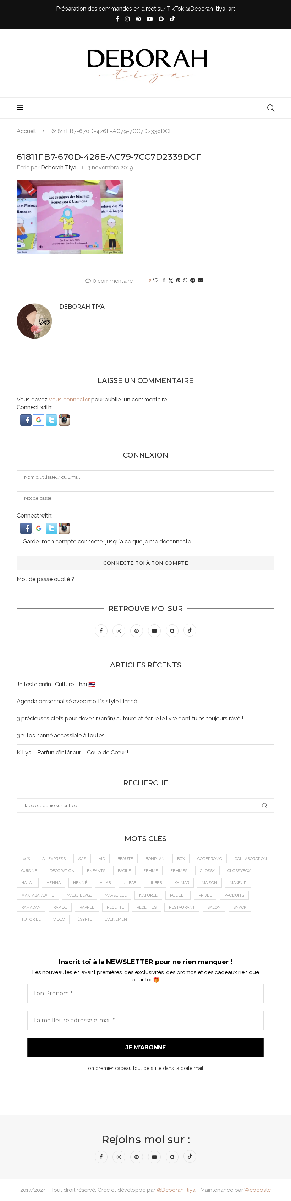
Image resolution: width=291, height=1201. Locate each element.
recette (115, 907)
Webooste (257, 1190)
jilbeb (155, 883)
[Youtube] (150, 19)
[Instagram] (127, 19)
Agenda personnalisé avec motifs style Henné (77, 701)
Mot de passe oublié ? (46, 579)
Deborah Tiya (58, 167)
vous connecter (69, 399)
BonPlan (155, 858)
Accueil (26, 131)
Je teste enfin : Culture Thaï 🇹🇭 (56, 684)
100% (25, 858)
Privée (205, 895)
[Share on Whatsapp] (185, 280)
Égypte (84, 919)
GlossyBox (239, 871)
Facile (124, 871)
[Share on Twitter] (170, 280)
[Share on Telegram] (192, 280)
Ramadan (31, 907)
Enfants (96, 871)
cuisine (29, 871)
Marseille (116, 895)
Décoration (62, 871)
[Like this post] (155, 280)
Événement (117, 919)
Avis (82, 858)
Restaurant (182, 907)
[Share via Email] (200, 280)
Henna (53, 883)
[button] (26, 417)
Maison (209, 883)
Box (181, 858)
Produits (234, 895)
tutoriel (31, 919)
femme (150, 871)
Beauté (125, 858)
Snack (239, 907)
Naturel (148, 895)
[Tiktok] (172, 19)
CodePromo (209, 858)
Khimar (181, 883)
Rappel (86, 907)
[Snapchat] (161, 19)
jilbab (129, 883)
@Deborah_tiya (176, 1190)
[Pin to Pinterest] (178, 280)
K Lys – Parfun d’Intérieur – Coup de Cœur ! (72, 752)
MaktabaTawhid (37, 895)
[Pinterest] (138, 19)
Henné (80, 883)
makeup (238, 883)
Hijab (105, 883)
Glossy (207, 871)
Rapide (60, 907)
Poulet (178, 895)
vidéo (59, 919)
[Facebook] (117, 19)
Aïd (102, 858)
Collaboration (251, 858)
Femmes (178, 871)
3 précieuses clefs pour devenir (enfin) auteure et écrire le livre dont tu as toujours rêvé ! (130, 718)
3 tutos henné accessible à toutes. (61, 735)
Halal (27, 883)
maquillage (79, 895)
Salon (214, 907)
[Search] (270, 108)
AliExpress (54, 858)
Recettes (147, 907)
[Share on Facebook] (164, 280)
